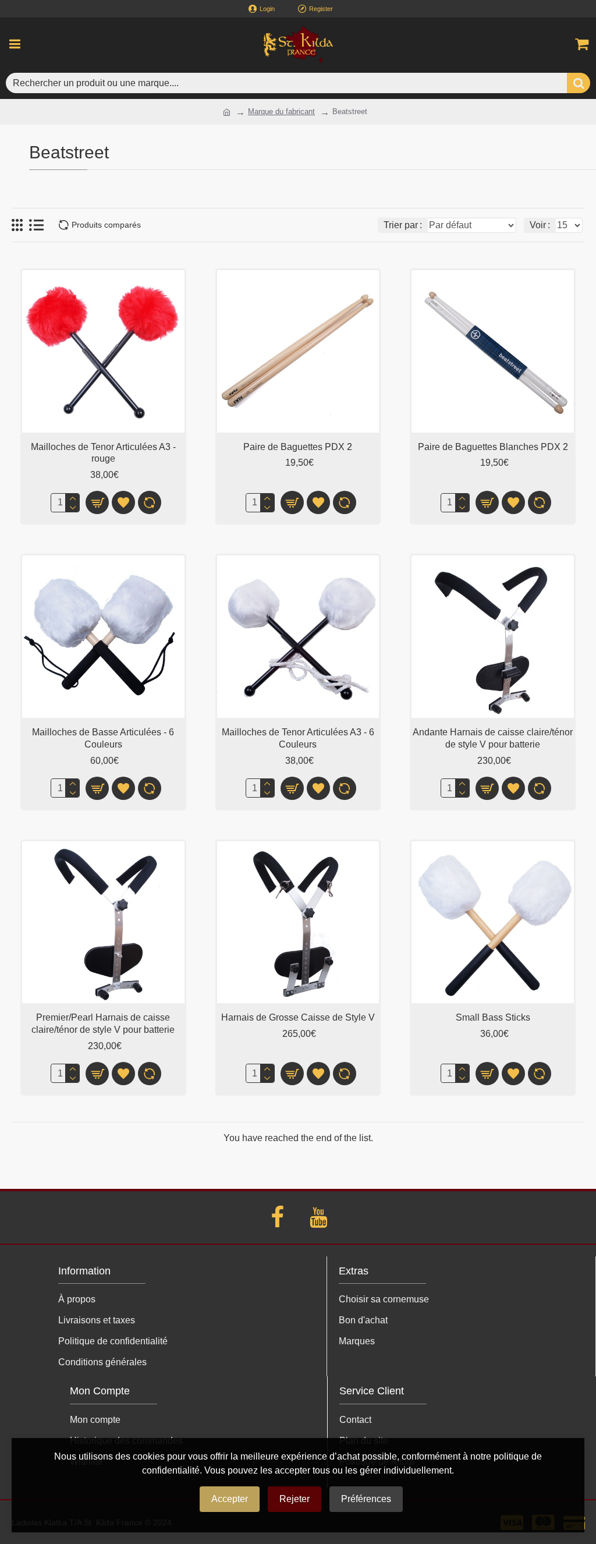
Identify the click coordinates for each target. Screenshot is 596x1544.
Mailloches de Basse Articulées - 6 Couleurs (103, 738)
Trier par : (403, 225)
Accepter (229, 1499)
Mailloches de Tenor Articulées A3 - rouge (103, 453)
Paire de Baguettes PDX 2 (297, 447)
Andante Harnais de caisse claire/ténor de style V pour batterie (493, 738)
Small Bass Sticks (493, 1017)
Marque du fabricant (281, 111)
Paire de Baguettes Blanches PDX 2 (493, 447)
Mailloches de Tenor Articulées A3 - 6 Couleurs (298, 738)
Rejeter (294, 1499)
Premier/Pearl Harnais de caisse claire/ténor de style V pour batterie (103, 1023)
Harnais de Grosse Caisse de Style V (298, 1017)
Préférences (366, 1499)
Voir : (540, 225)
